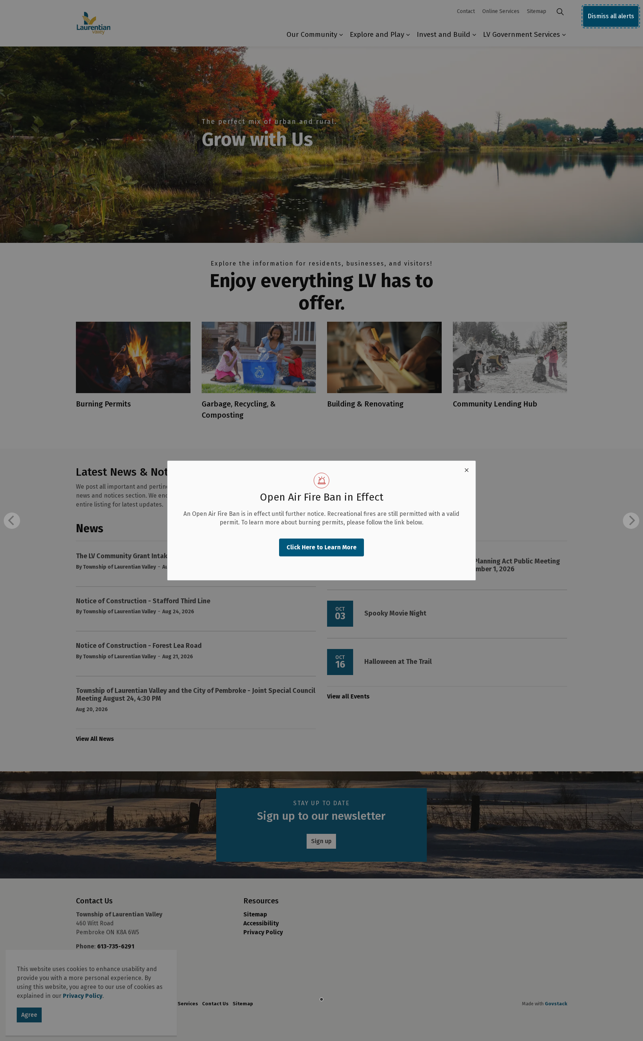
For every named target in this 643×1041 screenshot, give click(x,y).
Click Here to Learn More (321, 547)
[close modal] (467, 470)
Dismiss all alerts (611, 16)
